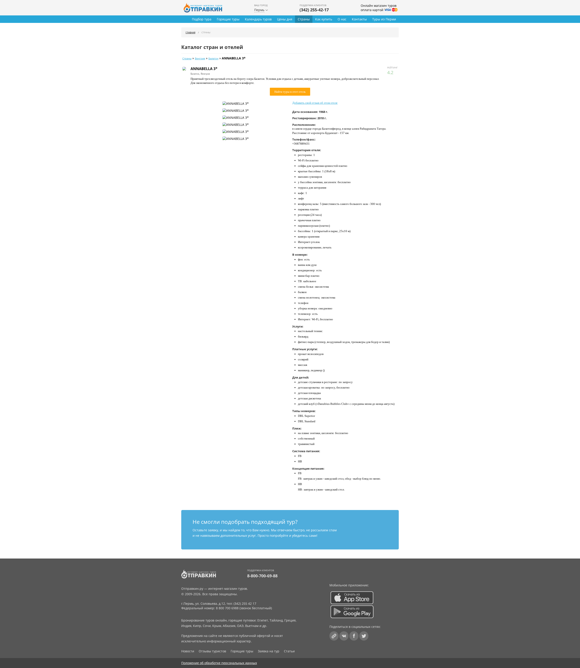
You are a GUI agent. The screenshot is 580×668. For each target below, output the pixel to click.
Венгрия (200, 58)
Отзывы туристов (212, 651)
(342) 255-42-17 (314, 9)
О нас (342, 19)
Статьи (289, 651)
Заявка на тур (268, 651)
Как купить (323, 19)
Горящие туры (228, 19)
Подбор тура (201, 19)
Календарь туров (258, 19)
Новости (187, 651)
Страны (304, 19)
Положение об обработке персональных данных (219, 663)
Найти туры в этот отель (290, 91)
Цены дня (284, 19)
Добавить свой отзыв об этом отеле (315, 102)
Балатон (213, 58)
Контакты (359, 19)
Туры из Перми (384, 19)
